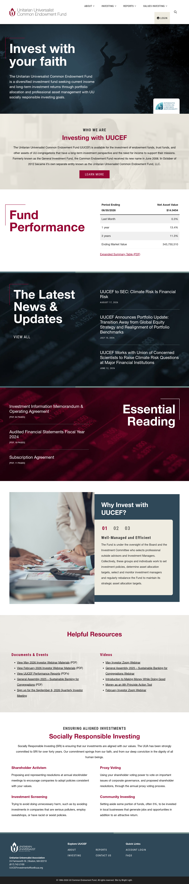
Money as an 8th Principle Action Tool (129, 684)
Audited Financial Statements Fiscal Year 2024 (47, 436)
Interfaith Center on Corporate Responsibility (166, 106)
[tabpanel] (134, 561)
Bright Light (127, 880)
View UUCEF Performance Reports (38, 673)
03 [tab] (127, 528)
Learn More (94, 174)
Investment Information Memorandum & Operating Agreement (46, 411)
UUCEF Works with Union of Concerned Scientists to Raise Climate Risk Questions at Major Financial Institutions (139, 360)
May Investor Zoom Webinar (123, 662)
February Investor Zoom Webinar (126, 690)
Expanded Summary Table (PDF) (120, 254)
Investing (74, 855)
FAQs (129, 855)
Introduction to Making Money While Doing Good (135, 679)
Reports (101, 849)
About (72, 849)
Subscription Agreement (31, 459)
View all (22, 336)
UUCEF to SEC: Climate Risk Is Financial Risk (138, 296)
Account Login (136, 849)
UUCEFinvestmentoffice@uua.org (26, 867)
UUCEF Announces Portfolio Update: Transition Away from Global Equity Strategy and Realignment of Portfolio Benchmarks (134, 327)
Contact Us (103, 855)
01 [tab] (105, 528)
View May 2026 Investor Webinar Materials (43, 662)
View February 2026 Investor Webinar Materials (46, 668)
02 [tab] (116, 528)
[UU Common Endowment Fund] (37, 12)
